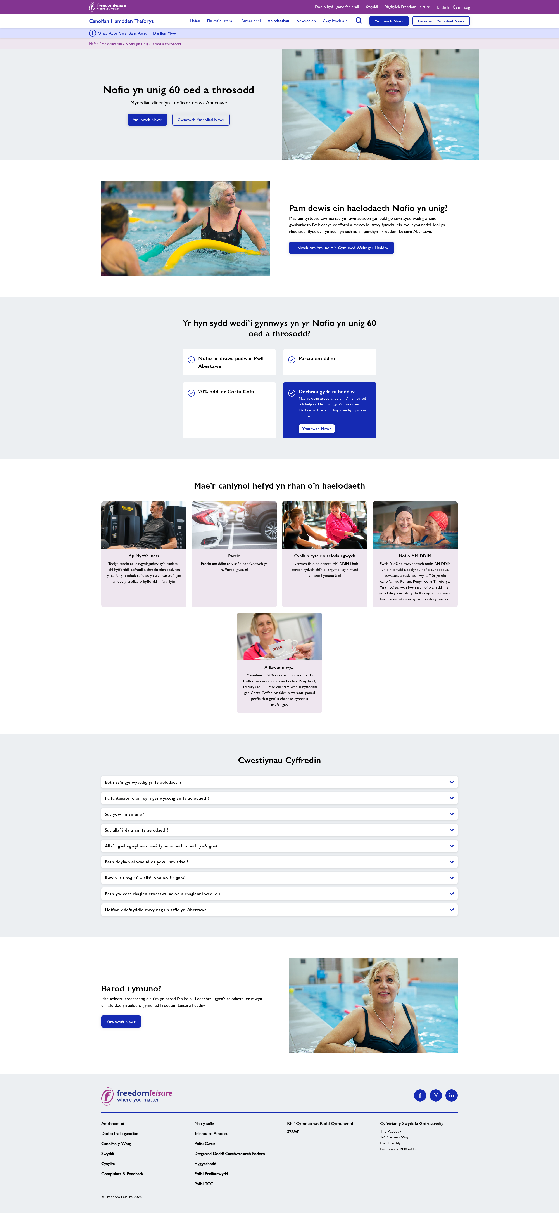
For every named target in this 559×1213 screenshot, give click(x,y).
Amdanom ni (112, 1123)
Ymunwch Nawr (389, 21)
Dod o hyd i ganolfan (119, 1133)
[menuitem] (337, 7)
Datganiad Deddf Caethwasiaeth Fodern (229, 1153)
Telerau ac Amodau (211, 1133)
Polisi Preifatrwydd (211, 1173)
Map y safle (204, 1123)
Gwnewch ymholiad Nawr (441, 21)
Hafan (93, 44)
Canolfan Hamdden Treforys (121, 21)
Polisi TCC (203, 1183)
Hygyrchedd (205, 1163)
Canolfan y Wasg (116, 1143)
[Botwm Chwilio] (358, 20)
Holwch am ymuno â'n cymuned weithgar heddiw (341, 247)
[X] (436, 1095)
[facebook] (420, 1095)
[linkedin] (451, 1095)
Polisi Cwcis (204, 1143)
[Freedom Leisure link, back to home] (107, 7)
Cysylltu (108, 1163)
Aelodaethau (112, 44)
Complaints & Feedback (122, 1173)
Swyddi (107, 1153)
